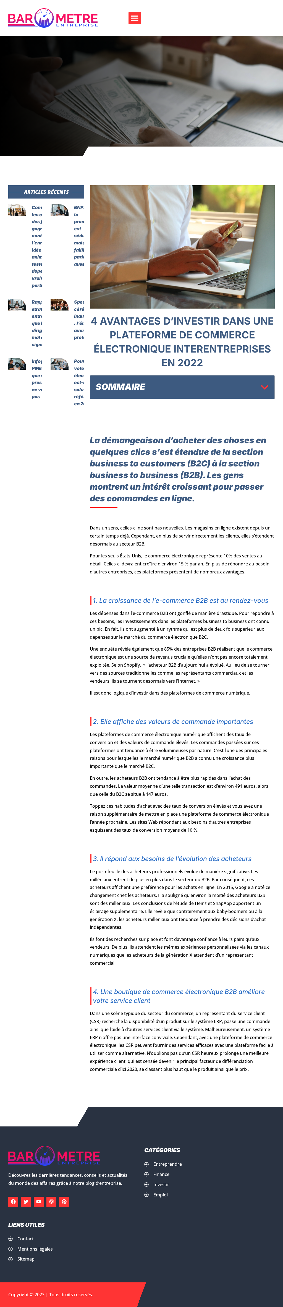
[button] (135, 18)
